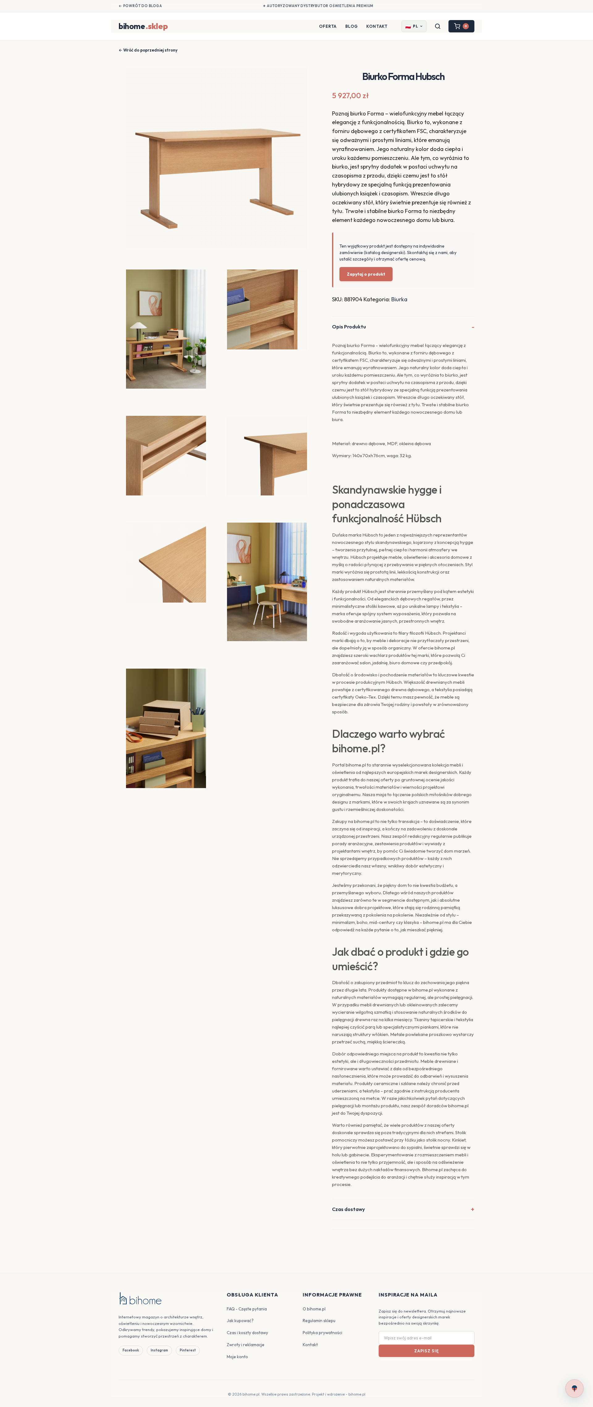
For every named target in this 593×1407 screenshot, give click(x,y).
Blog (351, 26)
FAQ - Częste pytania (247, 1309)
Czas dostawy (348, 1209)
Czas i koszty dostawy (247, 1332)
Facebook (131, 1350)
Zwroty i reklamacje (245, 1344)
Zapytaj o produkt (366, 274)
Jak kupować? (240, 1320)
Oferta (328, 26)
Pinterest (188, 1350)
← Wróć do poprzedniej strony (148, 50)
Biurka (399, 299)
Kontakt (377, 26)
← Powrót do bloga (140, 6)
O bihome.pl (314, 1309)
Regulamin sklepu (319, 1320)
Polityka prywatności (322, 1332)
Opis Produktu (349, 327)
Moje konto (237, 1356)
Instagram (159, 1350)
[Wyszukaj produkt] (437, 26)
